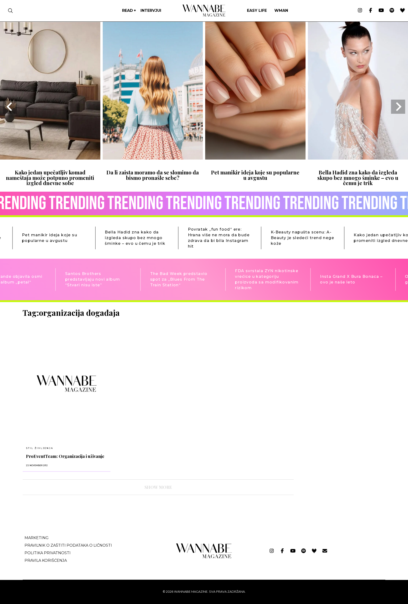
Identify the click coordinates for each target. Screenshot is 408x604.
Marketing (37, 538)
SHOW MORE (158, 487)
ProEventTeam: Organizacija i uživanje (65, 456)
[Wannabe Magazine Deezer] (402, 10)
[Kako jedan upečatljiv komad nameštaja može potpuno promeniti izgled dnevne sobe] (50, 158)
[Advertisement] (333, 341)
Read (127, 10)
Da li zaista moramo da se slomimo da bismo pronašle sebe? (152, 175)
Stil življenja (39, 448)
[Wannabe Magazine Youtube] (381, 10)
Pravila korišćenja (46, 560)
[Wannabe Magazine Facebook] (371, 10)
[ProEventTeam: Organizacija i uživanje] (66, 383)
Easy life (257, 10)
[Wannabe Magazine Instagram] (360, 10)
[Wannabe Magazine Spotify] (392, 10)
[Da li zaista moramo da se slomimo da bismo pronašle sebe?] (153, 158)
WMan (281, 10)
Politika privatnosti (48, 553)
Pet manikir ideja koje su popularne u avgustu (255, 175)
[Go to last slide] (10, 107)
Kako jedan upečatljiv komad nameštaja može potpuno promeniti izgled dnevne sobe (50, 177)
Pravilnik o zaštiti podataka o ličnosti (68, 545)
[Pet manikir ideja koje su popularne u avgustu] (255, 158)
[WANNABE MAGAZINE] (204, 557)
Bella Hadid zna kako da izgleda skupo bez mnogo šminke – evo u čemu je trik (357, 177)
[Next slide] (398, 107)
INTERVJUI (150, 10)
